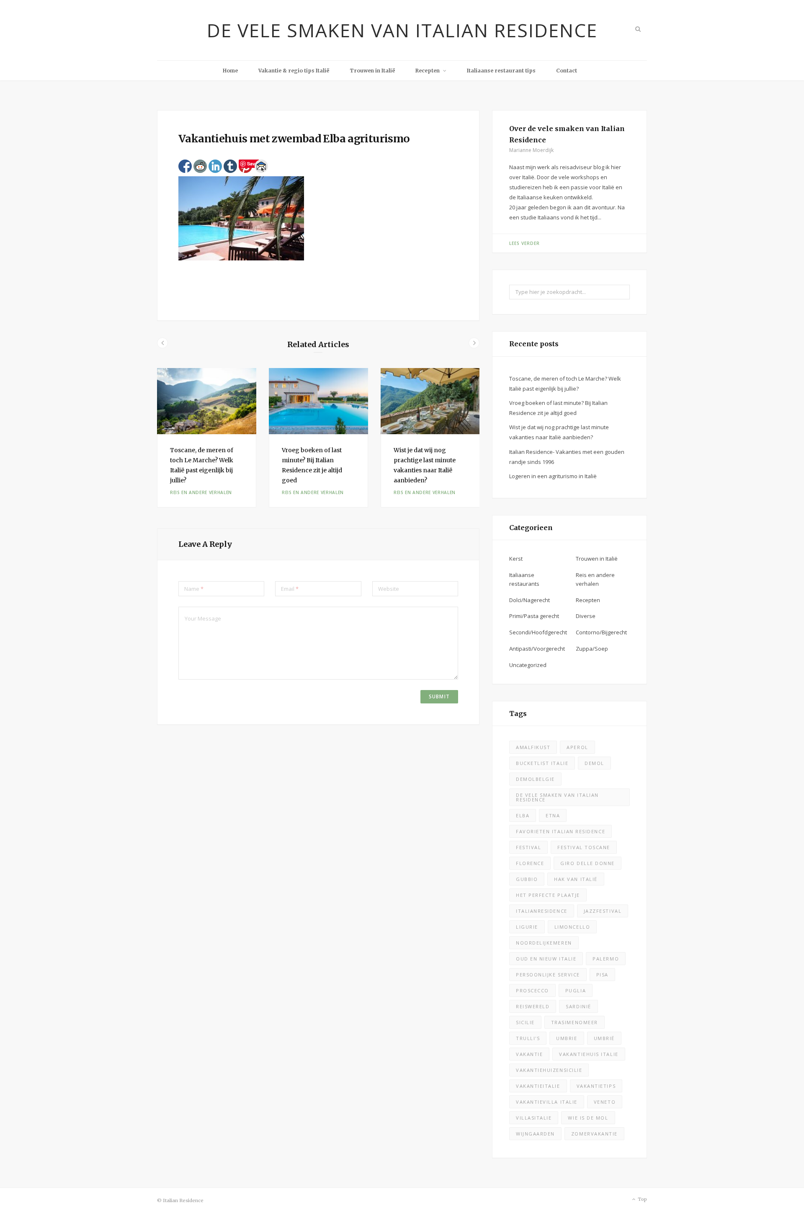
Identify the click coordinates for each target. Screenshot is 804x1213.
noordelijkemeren (544, 943)
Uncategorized (527, 665)
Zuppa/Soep (592, 648)
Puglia (575, 990)
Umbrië (604, 1038)
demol (594, 763)
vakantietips (596, 1086)
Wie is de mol (588, 1118)
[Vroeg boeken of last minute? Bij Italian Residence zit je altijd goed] (318, 401)
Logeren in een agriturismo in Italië (553, 476)
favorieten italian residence (560, 831)
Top (641, 1199)
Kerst (516, 558)
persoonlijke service (548, 974)
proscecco (532, 990)
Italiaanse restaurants (524, 579)
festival (528, 847)
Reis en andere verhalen (201, 492)
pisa (602, 974)
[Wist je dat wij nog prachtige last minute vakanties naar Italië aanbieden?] (430, 401)
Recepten (427, 70)
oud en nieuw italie (546, 958)
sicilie (525, 1022)
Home (230, 70)
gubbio (527, 879)
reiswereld (532, 1006)
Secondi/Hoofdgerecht (538, 632)
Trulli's (528, 1038)
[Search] (637, 28)
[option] (206, 438)
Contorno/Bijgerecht (601, 632)
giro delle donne (587, 863)
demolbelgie (535, 779)
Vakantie (529, 1054)
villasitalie (533, 1118)
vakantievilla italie (546, 1102)
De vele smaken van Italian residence (557, 797)
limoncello (572, 927)
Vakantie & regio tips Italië (293, 70)
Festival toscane (583, 847)
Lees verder (524, 243)
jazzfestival (602, 911)
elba (522, 815)
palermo (606, 958)
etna (553, 815)
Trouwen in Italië (372, 70)
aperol (577, 747)
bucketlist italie (542, 763)
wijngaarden (535, 1134)
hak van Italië (576, 879)
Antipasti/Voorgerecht (537, 648)
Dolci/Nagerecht (529, 600)
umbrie (566, 1038)
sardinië (578, 1006)
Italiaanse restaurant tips (501, 70)
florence (530, 863)
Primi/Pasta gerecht (534, 616)
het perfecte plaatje (548, 895)
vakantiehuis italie (588, 1054)
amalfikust (533, 747)
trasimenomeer (574, 1022)
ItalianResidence (541, 911)
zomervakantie (594, 1134)
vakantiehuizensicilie (549, 1070)
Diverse (585, 616)
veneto (605, 1102)
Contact (566, 70)
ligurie (527, 927)
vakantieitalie (538, 1086)
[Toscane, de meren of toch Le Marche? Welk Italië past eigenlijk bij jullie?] (206, 401)
